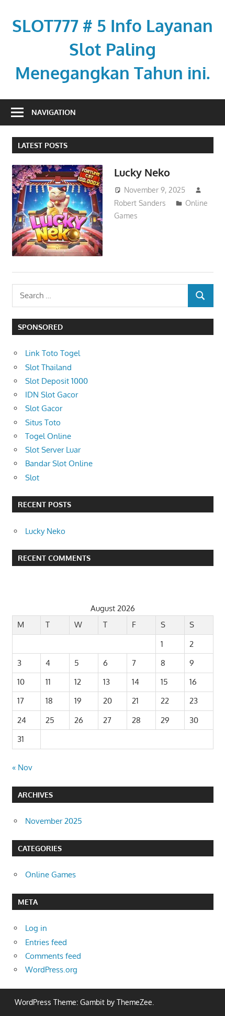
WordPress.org (51, 970)
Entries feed (46, 942)
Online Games (50, 874)
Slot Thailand (48, 367)
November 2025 (53, 821)
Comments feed (53, 956)
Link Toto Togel (52, 353)
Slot (32, 478)
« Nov (22, 767)
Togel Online (48, 436)
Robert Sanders (140, 202)
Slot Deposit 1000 (56, 381)
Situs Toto (43, 422)
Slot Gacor (43, 408)
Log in (36, 928)
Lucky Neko (142, 172)
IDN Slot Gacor (51, 395)
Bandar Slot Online (59, 463)
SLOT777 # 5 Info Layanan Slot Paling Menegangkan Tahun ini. (112, 49)
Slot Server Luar (53, 450)
